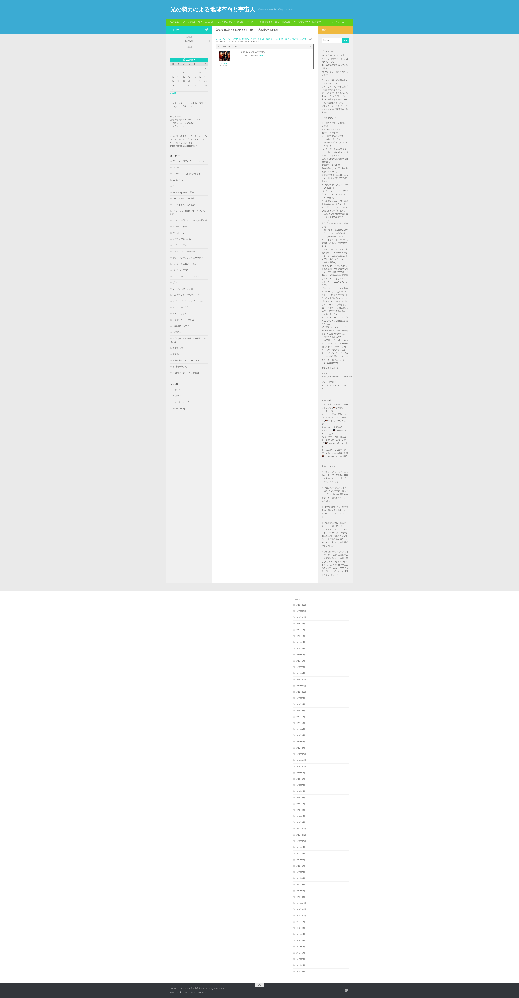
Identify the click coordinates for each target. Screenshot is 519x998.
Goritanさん (178, 180)
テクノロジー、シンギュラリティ (188, 257)
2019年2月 (300, 965)
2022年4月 (300, 729)
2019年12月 (300, 903)
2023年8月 (300, 630)
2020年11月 (300, 835)
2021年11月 (300, 760)
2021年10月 (300, 766)
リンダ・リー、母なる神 (184, 320)
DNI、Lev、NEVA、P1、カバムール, (189, 161)
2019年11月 (300, 909)
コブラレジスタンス (182, 239)
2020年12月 (300, 828)
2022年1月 (300, 748)
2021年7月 (300, 785)
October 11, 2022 (264, 55)
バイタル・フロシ (181, 270)
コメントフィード (181, 402)
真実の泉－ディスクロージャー (187, 360)
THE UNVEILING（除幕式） (184, 198)
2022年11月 (300, 686)
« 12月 (173, 93)
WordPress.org (179, 408)
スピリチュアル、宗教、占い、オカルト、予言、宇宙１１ (335, 417)
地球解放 (177, 332)
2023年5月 (300, 648)
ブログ (176, 282)
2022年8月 (300, 704)
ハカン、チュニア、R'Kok (184, 264)
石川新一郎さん (180, 366)
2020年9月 (300, 847)
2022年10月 (300, 692)
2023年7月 (300, 636)
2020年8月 (300, 853)
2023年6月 (300, 642)
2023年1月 (300, 673)
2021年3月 (300, 810)
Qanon (175, 186)
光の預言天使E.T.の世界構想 (307, 22)
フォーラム (226, 39)
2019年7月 (300, 934)
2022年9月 (300, 698)
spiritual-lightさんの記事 (183, 192)
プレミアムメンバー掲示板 (230, 22)
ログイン (177, 390)
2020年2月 (300, 891)
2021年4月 (300, 804)
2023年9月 (300, 623)
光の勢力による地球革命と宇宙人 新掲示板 (191, 22)
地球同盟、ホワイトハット (185, 326)
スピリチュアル (180, 245)
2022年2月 (300, 741)
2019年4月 (300, 953)
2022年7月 (300, 710)
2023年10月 (300, 617)
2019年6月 (300, 940)
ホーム (218, 39)
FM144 (176, 167)
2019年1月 (300, 971)
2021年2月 (300, 816)
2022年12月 (300, 679)
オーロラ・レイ (180, 233)
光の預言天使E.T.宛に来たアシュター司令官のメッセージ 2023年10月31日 (335, 526)
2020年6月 (300, 866)
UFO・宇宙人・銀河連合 (184, 205)
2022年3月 (300, 735)
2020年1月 (300, 897)
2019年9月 (300, 922)
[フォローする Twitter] (206, 29)
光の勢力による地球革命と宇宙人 (212, 9)
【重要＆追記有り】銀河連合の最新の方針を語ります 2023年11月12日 (335, 510)
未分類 (176, 354)
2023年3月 (300, 661)
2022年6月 (300, 717)
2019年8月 (300, 928)
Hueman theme (203, 992)
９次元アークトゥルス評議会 (186, 373)
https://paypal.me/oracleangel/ (183, 146)
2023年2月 (300, 667)
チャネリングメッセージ (184, 251)
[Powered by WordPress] (180, 992)
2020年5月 (300, 872)
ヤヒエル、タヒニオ (182, 313)
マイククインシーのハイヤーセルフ (189, 301)
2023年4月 (300, 654)
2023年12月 (300, 605)
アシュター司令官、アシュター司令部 (190, 220)
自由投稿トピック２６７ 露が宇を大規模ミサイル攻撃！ (287, 39)
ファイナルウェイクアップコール (188, 276)
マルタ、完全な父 (181, 307)
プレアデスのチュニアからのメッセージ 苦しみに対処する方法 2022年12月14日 (335, 475)
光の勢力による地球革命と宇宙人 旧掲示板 (268, 22)
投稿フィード (179, 396)
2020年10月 (300, 841)
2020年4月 (300, 878)
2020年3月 (300, 884)
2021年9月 (300, 772)
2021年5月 (300, 797)
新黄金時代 (178, 348)
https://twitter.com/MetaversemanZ (337, 376)
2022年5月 (300, 723)
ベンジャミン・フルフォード (186, 295)
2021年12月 (300, 754)
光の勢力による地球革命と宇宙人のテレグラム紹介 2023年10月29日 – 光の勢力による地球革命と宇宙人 (335, 568)
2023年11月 (300, 611)
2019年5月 (300, 946)
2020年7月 (300, 859)
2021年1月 (300, 822)
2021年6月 (300, 791)
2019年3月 (300, 959)
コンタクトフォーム (334, 22)
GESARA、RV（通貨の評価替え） (187, 173)
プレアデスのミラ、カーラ (185, 289)
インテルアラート (181, 226)
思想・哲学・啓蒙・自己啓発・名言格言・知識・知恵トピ (335, 440)
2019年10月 (300, 915)
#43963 (309, 46)
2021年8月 (300, 779)
